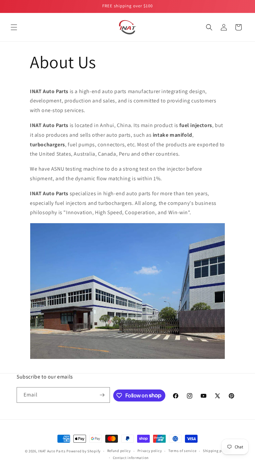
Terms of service (182, 450)
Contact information (131, 457)
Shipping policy (216, 450)
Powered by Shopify (83, 451)
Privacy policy (149, 450)
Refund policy (119, 450)
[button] (14, 27)
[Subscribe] (102, 395)
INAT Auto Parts (52, 451)
